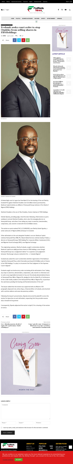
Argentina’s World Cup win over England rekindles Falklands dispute (58, 92)
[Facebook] (58, 9)
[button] (69, 9)
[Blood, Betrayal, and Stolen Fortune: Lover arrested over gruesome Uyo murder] (68, 68)
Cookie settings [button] (8, 460)
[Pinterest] (23, 40)
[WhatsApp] (28, 40)
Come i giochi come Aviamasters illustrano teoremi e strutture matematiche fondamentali (39, 325)
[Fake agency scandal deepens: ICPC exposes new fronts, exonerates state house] (68, 59)
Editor (4, 36)
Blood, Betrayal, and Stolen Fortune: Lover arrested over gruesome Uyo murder (59, 68)
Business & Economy (6, 25)
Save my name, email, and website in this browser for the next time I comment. (25, 427)
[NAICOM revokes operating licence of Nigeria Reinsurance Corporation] (68, 76)
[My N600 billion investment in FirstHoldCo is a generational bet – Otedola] (68, 83)
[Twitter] (62, 9)
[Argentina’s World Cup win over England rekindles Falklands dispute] (68, 91)
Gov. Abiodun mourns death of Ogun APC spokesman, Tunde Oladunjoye (11, 325)
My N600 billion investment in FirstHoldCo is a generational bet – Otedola (58, 84)
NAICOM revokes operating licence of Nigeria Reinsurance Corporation (59, 76)
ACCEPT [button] (18, 459)
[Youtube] (65, 9)
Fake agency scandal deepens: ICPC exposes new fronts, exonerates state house (58, 60)
